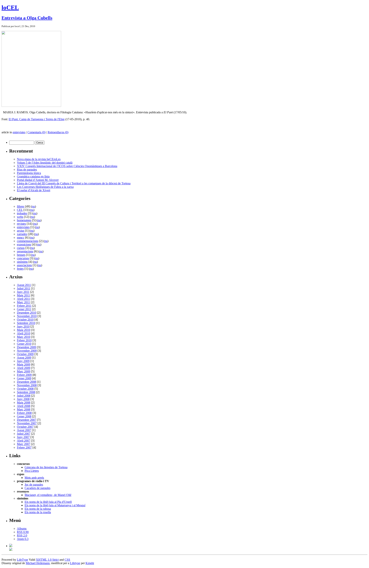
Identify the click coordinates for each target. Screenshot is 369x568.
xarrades (22, 234)
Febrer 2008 (24, 413)
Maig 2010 (23, 330)
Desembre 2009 (26, 347)
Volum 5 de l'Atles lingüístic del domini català (44, 162)
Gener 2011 (24, 309)
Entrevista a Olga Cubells (27, 17)
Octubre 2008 (25, 388)
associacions (24, 265)
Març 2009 (23, 371)
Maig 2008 (23, 402)
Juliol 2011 (23, 288)
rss (33, 206)
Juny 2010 (23, 326)
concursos (23, 258)
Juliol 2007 (23, 433)
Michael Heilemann (38, 563)
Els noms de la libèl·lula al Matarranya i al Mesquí (55, 505)
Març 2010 (23, 336)
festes (20, 268)
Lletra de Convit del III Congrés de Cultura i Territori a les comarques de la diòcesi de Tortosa (73, 183)
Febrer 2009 (24, 374)
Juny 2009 (23, 361)
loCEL (10, 7)
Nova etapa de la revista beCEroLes (39, 159)
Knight (90, 563)
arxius (20, 230)
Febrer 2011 (24, 305)
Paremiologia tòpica (29, 173)
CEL (20, 209)
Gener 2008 (24, 416)
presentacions (25, 251)
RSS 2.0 (22, 535)
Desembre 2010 (26, 312)
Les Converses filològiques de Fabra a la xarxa (45, 186)
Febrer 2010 (24, 340)
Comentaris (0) (36, 132)
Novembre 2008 (27, 385)
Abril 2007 (23, 440)
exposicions (24, 244)
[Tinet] (10, 549)
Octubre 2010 (25, 319)
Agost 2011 (24, 285)
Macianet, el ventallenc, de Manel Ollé (48, 495)
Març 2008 (23, 409)
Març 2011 (23, 302)
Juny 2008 (23, 399)
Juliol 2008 (23, 395)
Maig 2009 (23, 364)
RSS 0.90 (23, 532)
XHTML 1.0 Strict (47, 559)
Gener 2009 (24, 378)
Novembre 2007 (27, 423)
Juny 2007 (23, 437)
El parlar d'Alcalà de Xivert (33, 190)
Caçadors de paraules (37, 488)
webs (20, 216)
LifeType (22, 559)
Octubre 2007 (25, 426)
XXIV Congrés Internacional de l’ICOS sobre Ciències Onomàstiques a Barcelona (67, 166)
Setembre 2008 (26, 392)
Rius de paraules (27, 169)
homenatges (24, 220)
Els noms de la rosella (38, 512)
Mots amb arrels (34, 477)
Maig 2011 (23, 295)
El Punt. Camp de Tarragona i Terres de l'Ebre (37, 119)
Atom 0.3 (22, 539)
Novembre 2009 (27, 350)
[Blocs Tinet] (10, 545)
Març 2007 (23, 444)
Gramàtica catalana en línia (33, 176)
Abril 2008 (23, 406)
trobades (22, 213)
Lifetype (75, 563)
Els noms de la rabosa (38, 508)
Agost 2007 (24, 430)
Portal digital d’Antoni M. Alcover (38, 180)
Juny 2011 (23, 292)
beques (21, 254)
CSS (67, 559)
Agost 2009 (24, 357)
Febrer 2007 (24, 447)
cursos (21, 248)
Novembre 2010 (27, 316)
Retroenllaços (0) (58, 132)
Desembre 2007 (26, 419)
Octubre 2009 (25, 354)
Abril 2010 (23, 333)
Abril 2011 (23, 298)
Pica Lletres (32, 470)
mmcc (20, 237)
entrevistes (19, 132)
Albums (22, 528)
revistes (21, 223)
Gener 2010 (24, 343)
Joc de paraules (34, 484)
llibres (20, 206)
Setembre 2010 (26, 323)
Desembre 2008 (26, 381)
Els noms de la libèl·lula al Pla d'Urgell (48, 501)
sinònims (22, 261)
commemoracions (27, 241)
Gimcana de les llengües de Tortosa (46, 467)
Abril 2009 (23, 368)
